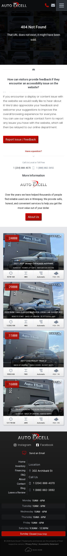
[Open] (61, 5)
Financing (20, 470)
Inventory (20, 466)
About (22, 479)
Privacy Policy (31, 544)
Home (21, 461)
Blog (22, 488)
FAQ (23, 474)
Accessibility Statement (49, 544)
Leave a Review (16, 492)
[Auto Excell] (14, 5)
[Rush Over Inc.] (33, 550)
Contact (21, 483)
